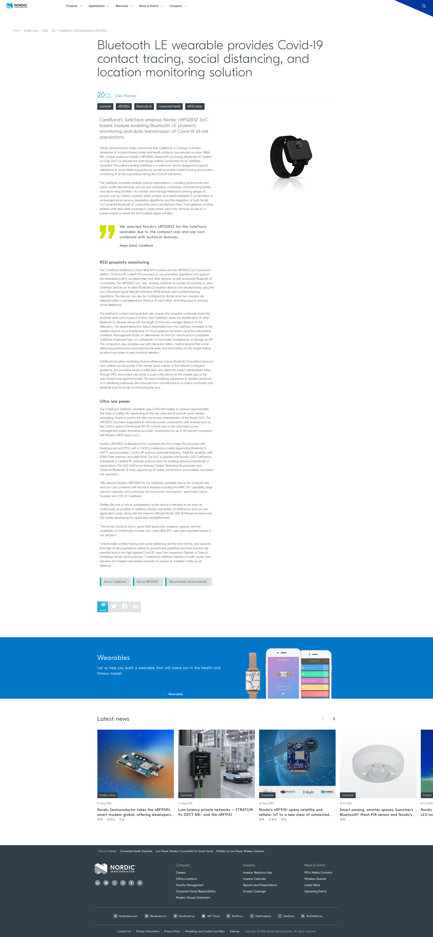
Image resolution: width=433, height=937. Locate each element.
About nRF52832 (147, 582)
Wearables (175, 694)
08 (53, 30)
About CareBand (115, 582)
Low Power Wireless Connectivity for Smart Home (184, 851)
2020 (45, 30)
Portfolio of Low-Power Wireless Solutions (240, 851)
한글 (122, 819)
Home (16, 30)
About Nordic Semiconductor (188, 582)
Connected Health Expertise (136, 851)
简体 (100, 819)
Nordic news (31, 30)
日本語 (111, 819)
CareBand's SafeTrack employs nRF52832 (83, 30)
